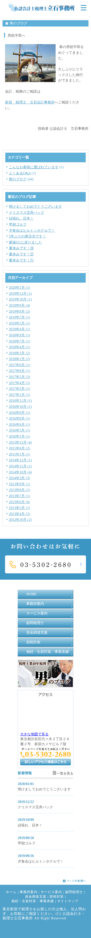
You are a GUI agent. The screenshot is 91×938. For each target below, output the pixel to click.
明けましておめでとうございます (35, 206)
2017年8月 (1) (19, 371)
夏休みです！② (21, 254)
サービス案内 (37, 613)
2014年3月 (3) (19, 478)
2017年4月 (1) (19, 383)
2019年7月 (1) (19, 317)
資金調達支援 (37, 632)
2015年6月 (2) (19, 448)
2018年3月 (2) (19, 353)
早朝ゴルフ (18, 224)
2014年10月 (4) (20, 472)
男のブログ (18, 179)
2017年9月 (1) (19, 365)
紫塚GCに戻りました (25, 242)
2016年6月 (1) (19, 424)
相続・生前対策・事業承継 (47, 652)
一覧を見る (65, 773)
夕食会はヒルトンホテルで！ (32, 230)
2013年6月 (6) (19, 502)
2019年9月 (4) (19, 305)
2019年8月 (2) (19, 311)
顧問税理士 (35, 623)
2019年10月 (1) (20, 299)
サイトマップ (67, 901)
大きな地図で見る (34, 734)
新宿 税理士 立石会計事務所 (30, 102)
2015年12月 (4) (20, 442)
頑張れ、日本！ (21, 218)
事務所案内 (35, 604)
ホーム (11, 892)
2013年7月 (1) (19, 496)
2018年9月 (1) (19, 335)
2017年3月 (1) (19, 389)
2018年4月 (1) (19, 347)
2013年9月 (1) (19, 484)
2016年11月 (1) (20, 401)
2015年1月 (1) (19, 454)
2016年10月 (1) (20, 407)
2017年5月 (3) (19, 377)
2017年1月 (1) (19, 395)
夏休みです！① (21, 260)
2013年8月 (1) (19, 490)
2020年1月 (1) (19, 287)
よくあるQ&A (20, 173)
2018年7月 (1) (19, 341)
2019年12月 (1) (20, 294)
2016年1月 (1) (19, 436)
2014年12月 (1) (20, 460)
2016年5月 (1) (19, 430)
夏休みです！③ (21, 248)
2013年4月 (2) (19, 514)
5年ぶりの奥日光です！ (27, 236)
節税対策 (33, 642)
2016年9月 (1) (19, 413)
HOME (31, 594)
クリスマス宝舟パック (26, 213)
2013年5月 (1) (19, 508)
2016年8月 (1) (19, 418)
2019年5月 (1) (19, 323)
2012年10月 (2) (20, 520)
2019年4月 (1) (19, 329)
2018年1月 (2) (19, 359)
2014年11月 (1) (20, 466)
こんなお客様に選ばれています (33, 167)
